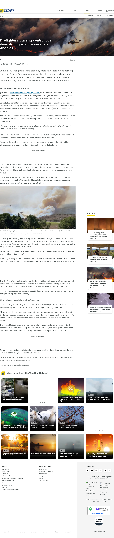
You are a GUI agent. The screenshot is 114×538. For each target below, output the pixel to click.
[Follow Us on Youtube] (96, 470)
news (5, 16)
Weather (11, 16)
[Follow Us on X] (109, 470)
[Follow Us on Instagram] (92, 470)
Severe (18, 16)
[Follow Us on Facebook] (87, 470)
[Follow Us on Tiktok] (101, 470)
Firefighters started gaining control (25, 93)
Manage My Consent (8, 480)
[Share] (1, 59)
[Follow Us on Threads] (105, 470)
